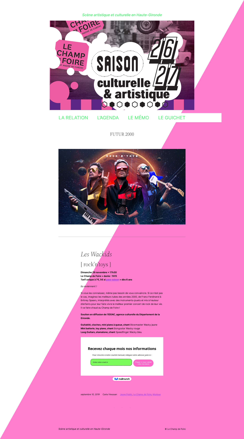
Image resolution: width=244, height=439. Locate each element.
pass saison (112, 279)
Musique (157, 394)
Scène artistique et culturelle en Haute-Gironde (122, 15)
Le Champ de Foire (142, 394)
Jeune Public (126, 394)
